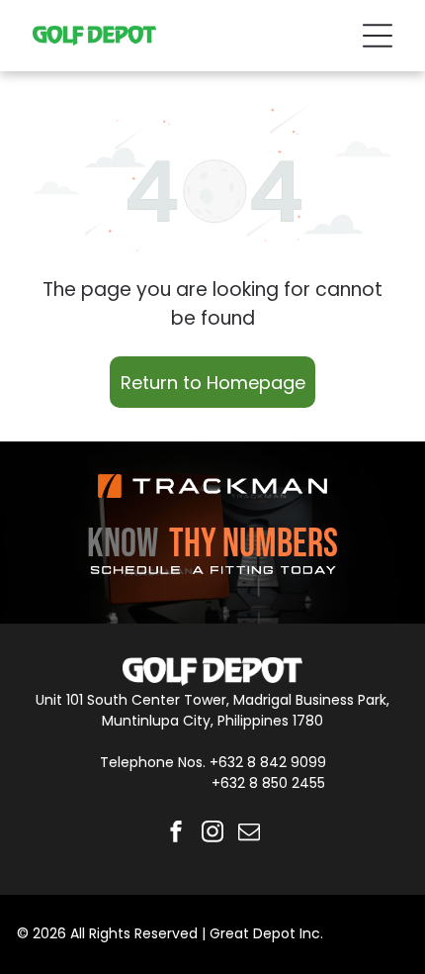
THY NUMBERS (253, 544)
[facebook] (176, 834)
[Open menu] (377, 35)
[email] (249, 834)
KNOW (122, 544)
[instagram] (212, 834)
